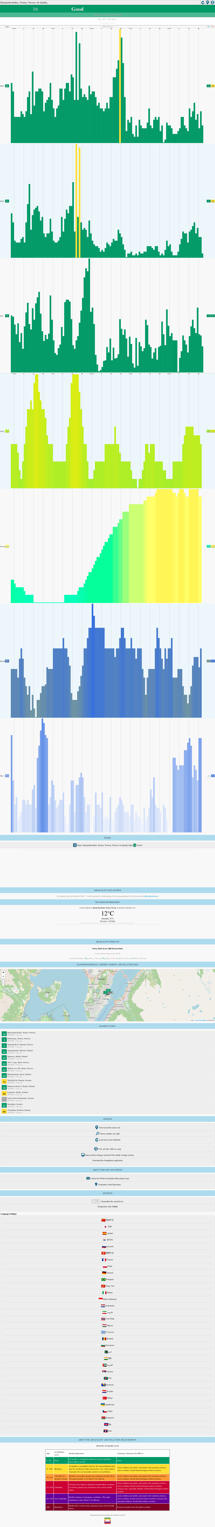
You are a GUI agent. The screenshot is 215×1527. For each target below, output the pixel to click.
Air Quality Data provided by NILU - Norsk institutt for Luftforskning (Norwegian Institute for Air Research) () (107, 896)
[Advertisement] (74, 868)
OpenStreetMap (200, 1020)
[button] (108, 992)
